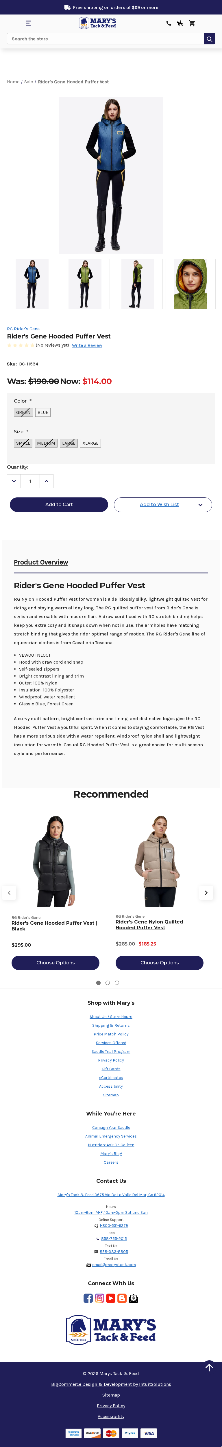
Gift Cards (111, 1068)
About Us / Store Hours (111, 1016)
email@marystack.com (114, 1264)
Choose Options (55, 963)
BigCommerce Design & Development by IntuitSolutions (111, 1384)
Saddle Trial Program (111, 1051)
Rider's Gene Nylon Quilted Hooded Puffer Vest (149, 924)
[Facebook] (88, 1298)
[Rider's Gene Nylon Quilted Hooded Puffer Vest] (159, 860)
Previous (9, 893)
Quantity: (17, 467)
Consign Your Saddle (111, 1127)
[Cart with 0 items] (192, 23)
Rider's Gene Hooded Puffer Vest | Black (54, 926)
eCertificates (111, 1077)
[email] (133, 1298)
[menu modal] (28, 23)
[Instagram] (99, 1298)
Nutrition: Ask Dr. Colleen (111, 1144)
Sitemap (111, 1095)
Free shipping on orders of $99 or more (115, 7)
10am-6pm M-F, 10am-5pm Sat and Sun (111, 1212)
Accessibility (111, 1086)
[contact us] (168, 23)
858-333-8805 (114, 1251)
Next (206, 893)
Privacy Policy (111, 1060)
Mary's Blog (111, 1153)
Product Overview (41, 562)
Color (23, 401)
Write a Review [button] (87, 345)
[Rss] (122, 1298)
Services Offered (111, 1042)
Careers (111, 1162)
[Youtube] (110, 1298)
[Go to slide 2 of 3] (108, 983)
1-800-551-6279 (114, 1225)
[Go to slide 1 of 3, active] (98, 983)
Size (21, 431)
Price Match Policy (111, 1034)
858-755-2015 (114, 1238)
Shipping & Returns (111, 1025)
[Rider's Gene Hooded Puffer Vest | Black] (55, 860)
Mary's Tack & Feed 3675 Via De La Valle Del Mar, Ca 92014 (111, 1194)
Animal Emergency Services (111, 1136)
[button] (209, 1367)
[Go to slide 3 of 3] (117, 983)
